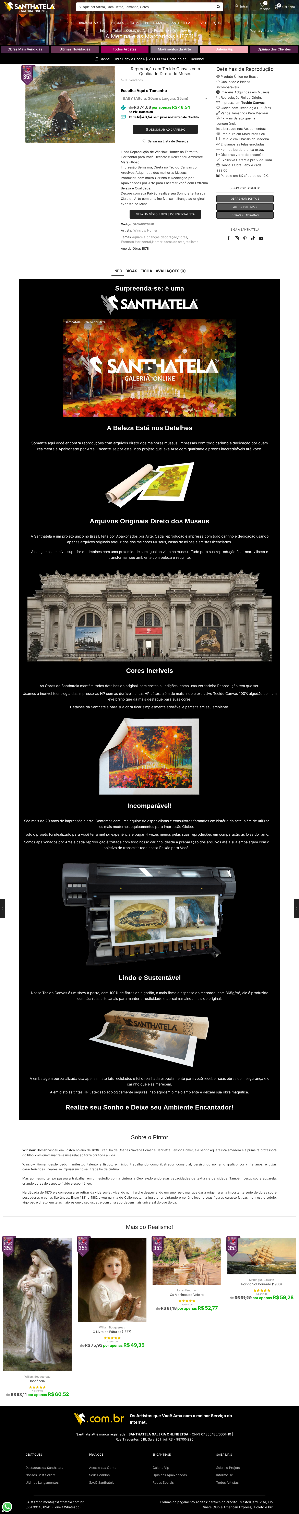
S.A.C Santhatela (102, 1482)
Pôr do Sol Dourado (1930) (261, 1284)
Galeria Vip (224, 49)
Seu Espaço (209, 23)
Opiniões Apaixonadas (170, 1475)
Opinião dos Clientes (274, 49)
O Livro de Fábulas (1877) (112, 1332)
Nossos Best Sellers (40, 1475)
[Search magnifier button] (218, 6)
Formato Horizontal (136, 242)
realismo (192, 242)
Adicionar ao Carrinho (167, 129)
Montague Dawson (261, 1279)
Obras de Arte (89, 23)
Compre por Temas (147, 23)
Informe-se (224, 1475)
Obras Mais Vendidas (25, 49)
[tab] (117, 271)
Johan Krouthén (186, 1290)
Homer (157, 242)
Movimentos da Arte (174, 49)
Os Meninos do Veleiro (187, 1295)
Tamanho (158, 90)
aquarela (138, 237)
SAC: (55, 1502)
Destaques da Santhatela (44, 1468)
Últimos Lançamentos (42, 1482)
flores (182, 237)
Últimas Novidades (74, 49)
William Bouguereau (37, 1376)
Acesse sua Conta (102, 1468)
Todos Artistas (124, 49)
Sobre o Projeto (228, 1468)
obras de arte (174, 242)
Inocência (37, 1381)
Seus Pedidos (99, 1475)
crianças (153, 237)
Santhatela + (181, 23)
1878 (145, 248)
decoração (169, 237)
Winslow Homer (145, 230)
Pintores (116, 23)
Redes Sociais (163, 1482)
